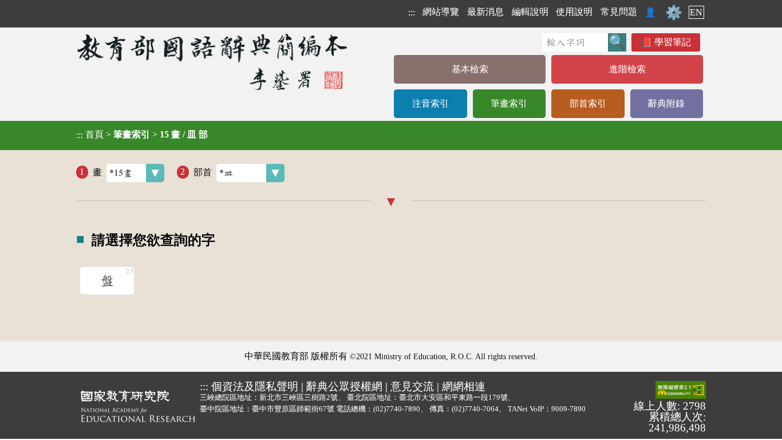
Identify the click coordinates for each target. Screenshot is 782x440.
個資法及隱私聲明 (254, 386)
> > (142, 134)
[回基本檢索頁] (213, 62)
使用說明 (574, 12)
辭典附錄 (666, 103)
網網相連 (463, 386)
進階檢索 (627, 69)
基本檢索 (470, 69)
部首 (202, 171)
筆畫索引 (509, 103)
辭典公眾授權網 (344, 386)
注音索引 (430, 103)
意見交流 (412, 386)
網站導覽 (440, 12)
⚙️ (673, 12)
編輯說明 (530, 12)
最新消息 (485, 12)
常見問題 (619, 12)
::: (411, 12)
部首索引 (588, 103)
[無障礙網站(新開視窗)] (680, 390)
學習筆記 (672, 42)
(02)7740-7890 (396, 408)
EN (696, 12)
